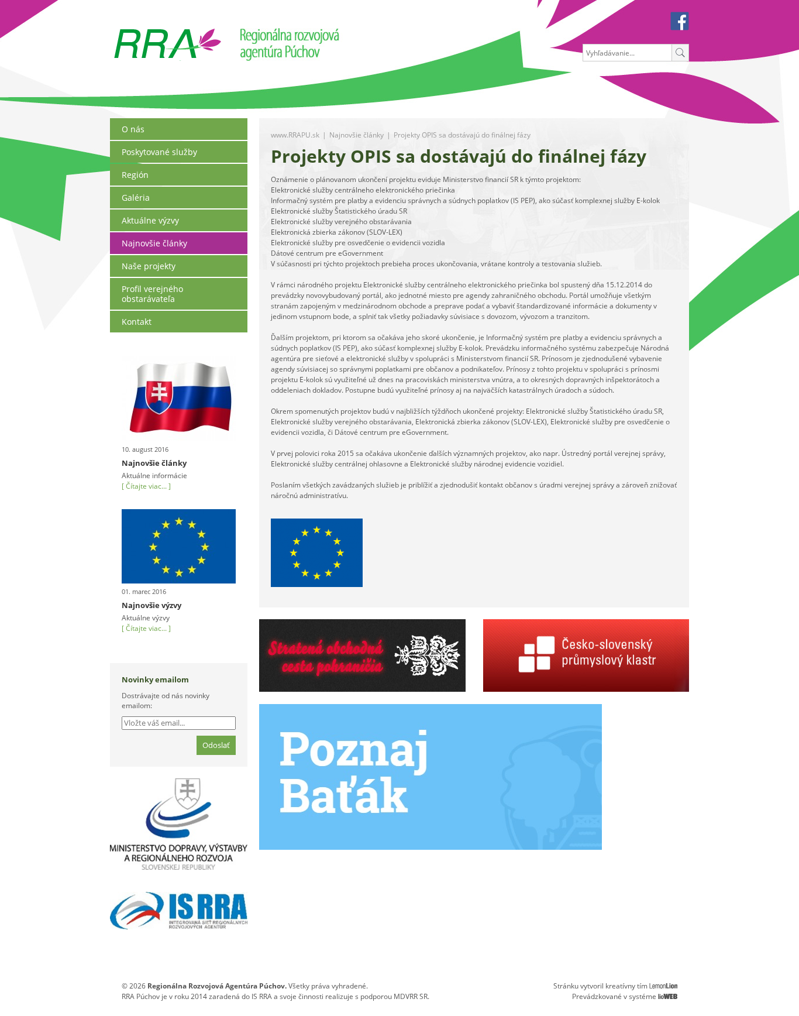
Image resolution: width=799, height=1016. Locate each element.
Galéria (136, 197)
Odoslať (216, 745)
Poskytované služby (159, 151)
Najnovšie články (154, 243)
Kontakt (136, 321)
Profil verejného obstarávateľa (152, 293)
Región (135, 174)
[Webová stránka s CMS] (667, 996)
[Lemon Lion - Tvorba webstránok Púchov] (663, 986)
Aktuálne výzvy (150, 220)
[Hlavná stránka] (168, 33)
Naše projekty (148, 266)
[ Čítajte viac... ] (146, 486)
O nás (133, 129)
